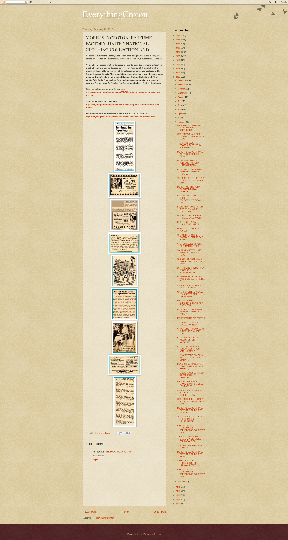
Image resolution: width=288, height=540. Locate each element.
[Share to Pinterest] (129, 433)
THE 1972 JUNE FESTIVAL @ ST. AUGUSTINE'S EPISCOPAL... (190, 375)
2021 (178, 52)
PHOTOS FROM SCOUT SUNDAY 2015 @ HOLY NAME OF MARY (189, 348)
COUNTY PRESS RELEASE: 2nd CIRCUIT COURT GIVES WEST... (191, 261)
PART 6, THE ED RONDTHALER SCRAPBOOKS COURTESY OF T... (191, 429)
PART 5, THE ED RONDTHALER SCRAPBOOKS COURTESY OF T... (191, 473)
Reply (95, 459)
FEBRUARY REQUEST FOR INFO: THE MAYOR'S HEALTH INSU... (190, 209)
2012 (178, 495)
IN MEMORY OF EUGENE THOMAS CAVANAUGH (189, 217)
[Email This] (118, 433)
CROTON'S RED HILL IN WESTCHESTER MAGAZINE (188, 340)
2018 (178, 64)
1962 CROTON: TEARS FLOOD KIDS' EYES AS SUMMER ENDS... (191, 180)
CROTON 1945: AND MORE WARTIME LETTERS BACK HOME (190, 136)
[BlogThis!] (120, 433)
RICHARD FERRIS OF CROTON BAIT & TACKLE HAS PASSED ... (190, 383)
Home (125, 511)
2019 (178, 60)
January (181, 482)
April (180, 113)
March (181, 118)
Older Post (160, 511)
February (182, 122)
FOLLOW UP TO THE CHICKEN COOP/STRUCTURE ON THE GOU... (189, 199)
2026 (178, 35)
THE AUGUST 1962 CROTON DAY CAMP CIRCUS (190, 323)
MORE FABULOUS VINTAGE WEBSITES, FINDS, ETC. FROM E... (190, 154)
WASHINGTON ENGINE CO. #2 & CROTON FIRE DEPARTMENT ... (190, 294)
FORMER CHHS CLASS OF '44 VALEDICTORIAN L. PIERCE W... (191, 278)
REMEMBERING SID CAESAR (191, 318)
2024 (178, 44)
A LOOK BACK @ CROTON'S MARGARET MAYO (190, 286)
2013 (178, 491)
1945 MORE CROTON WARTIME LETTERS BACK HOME (190, 237)
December (182, 80)
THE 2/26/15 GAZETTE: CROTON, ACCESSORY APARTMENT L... (189, 145)
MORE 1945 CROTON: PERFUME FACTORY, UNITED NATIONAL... (188, 162)
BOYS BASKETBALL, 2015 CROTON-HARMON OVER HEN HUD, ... (190, 366)
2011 (178, 499)
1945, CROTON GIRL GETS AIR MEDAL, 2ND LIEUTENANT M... (189, 419)
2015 (178, 77)
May (180, 109)
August (181, 97)
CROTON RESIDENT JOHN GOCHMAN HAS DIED (189, 245)
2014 (178, 487)
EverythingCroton (115, 14)
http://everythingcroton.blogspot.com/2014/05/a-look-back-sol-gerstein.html (120, 117)
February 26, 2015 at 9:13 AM (118, 452)
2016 (178, 73)
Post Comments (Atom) (105, 518)
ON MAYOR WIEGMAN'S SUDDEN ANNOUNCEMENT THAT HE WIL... (191, 302)
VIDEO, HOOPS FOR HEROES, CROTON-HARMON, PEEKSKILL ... (189, 463)
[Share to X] (123, 433)
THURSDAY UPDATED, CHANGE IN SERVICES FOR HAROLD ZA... (189, 439)
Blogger (157, 534)
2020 (178, 56)
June (180, 105)
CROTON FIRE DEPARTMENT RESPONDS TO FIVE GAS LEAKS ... (191, 401)
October (181, 89)
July (180, 101)
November (182, 84)
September (183, 93)
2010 (178, 503)
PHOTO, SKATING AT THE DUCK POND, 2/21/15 (189, 223)
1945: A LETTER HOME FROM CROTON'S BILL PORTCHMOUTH (191, 270)
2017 (178, 69)
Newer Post (89, 511)
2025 (178, 39)
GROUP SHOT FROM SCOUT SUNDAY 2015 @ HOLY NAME (190, 331)
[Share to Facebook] (126, 433)
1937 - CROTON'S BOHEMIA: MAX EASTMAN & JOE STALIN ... (190, 357)
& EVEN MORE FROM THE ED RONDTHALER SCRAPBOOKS (191, 127)
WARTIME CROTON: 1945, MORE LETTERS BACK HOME (189, 252)
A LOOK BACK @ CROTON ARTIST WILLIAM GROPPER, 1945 (189, 392)
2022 (178, 48)
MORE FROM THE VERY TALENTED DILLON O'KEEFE (188, 189)
